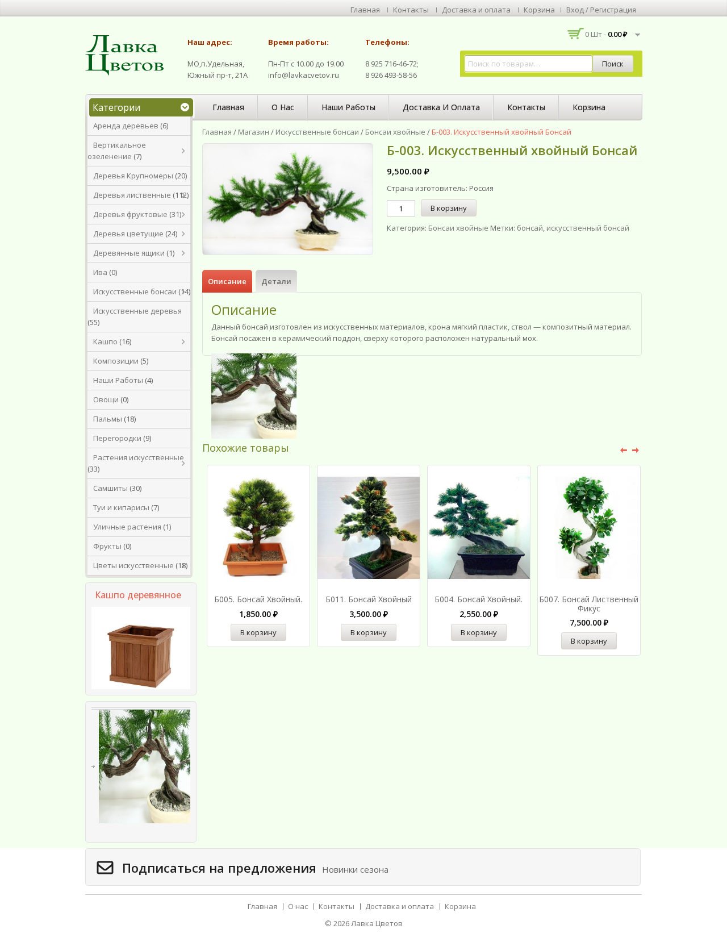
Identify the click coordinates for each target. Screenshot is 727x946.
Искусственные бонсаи (135, 291)
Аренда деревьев (125, 125)
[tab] (227, 281)
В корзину (449, 208)
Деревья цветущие (128, 233)
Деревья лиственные (132, 195)
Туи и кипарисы (121, 507)
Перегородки (117, 438)
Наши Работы (118, 380)
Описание (227, 281)
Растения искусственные (138, 457)
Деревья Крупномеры (133, 175)
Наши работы (348, 107)
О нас (282, 107)
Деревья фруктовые (130, 214)
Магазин (253, 132)
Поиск (613, 64)
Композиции (116, 361)
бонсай (530, 228)
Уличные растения (127, 527)
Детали (276, 281)
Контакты (411, 10)
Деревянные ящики (129, 253)
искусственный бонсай (587, 228)
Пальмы (107, 419)
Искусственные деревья (137, 311)
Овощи (106, 399)
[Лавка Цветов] (127, 54)
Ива (100, 272)
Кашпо (105, 341)
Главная (365, 10)
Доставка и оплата (476, 10)
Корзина (539, 10)
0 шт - (606, 34)
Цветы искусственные (133, 565)
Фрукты (107, 546)
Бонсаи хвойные (395, 132)
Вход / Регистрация (601, 10)
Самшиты (110, 488)
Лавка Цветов (377, 923)
